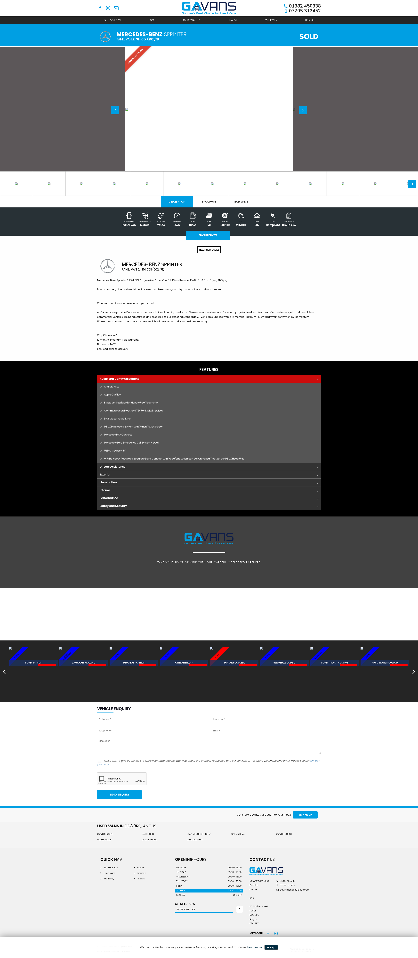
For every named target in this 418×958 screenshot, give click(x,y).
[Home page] (209, 8)
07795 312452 (305, 10)
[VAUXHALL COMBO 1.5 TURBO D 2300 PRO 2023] (234, 656)
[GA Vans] (266, 874)
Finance (232, 20)
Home (152, 20)
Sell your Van (112, 20)
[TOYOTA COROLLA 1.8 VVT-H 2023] (184, 656)
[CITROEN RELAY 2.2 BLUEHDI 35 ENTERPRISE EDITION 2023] (133, 656)
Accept (271, 947)
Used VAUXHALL (195, 840)
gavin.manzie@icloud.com (294, 890)
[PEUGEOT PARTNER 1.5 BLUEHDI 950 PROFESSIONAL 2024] (83, 656)
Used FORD (148, 834)
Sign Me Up (305, 815)
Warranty (271, 20)
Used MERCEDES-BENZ (199, 834)
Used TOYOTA (149, 840)
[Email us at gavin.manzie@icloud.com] (116, 8)
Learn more (254, 947)
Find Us (309, 20)
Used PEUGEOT (284, 834)
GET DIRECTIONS (185, 904)
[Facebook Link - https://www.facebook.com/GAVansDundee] (100, 8)
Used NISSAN (238, 834)
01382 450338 (305, 6)
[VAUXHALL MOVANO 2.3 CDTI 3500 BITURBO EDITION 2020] (33, 656)
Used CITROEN (105, 834)
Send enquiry (119, 794)
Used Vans (189, 20)
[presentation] (4, 671)
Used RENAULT (104, 840)
